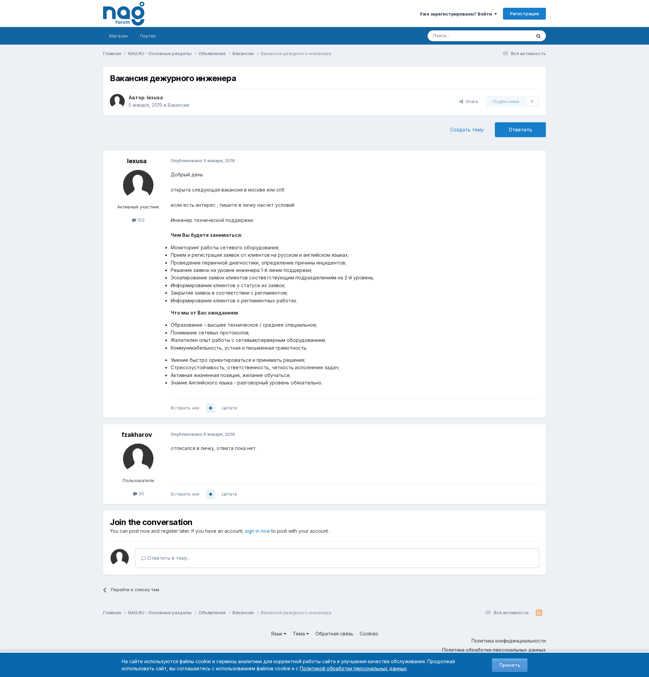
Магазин (118, 36)
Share (470, 101)
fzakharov (137, 434)
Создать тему (467, 129)
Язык (277, 633)
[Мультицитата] (210, 408)
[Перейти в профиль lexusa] (117, 101)
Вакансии (178, 105)
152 (140, 220)
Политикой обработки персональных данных (353, 668)
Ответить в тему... (168, 558)
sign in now (257, 531)
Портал (148, 36)
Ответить (520, 129)
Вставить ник (185, 407)
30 (140, 493)
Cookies (369, 633)
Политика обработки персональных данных (494, 650)
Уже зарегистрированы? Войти (456, 14)
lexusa (155, 97)
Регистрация (524, 13)
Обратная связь (334, 633)
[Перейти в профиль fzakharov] (138, 459)
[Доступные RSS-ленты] (539, 613)
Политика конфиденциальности (509, 641)
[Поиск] (538, 35)
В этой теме (510, 35)
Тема (299, 633)
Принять (509, 665)
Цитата (229, 407)
